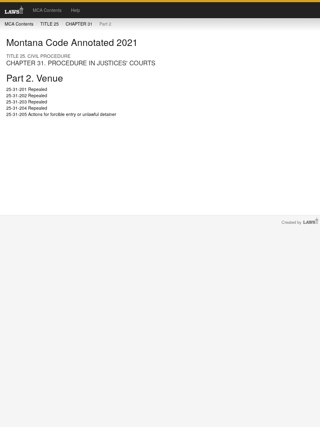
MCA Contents (47, 10)
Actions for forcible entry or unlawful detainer (61, 114)
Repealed (26, 89)
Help (75, 10)
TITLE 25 (49, 24)
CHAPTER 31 (79, 24)
